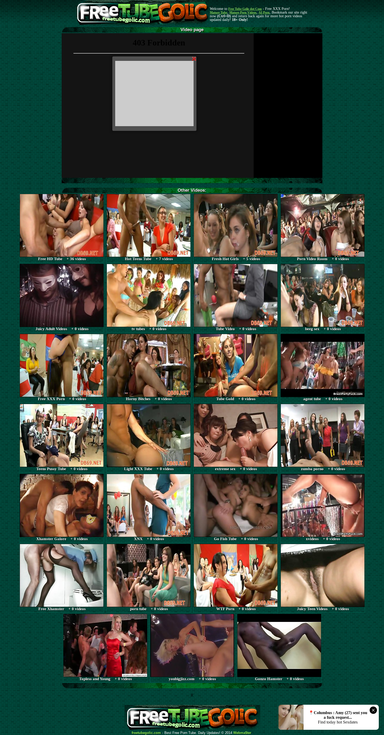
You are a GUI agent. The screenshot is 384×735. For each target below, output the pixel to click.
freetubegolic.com (146, 733)
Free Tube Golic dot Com (245, 9)
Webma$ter (242, 733)
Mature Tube (218, 12)
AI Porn (264, 12)
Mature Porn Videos (243, 12)
